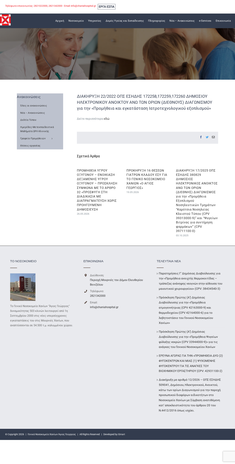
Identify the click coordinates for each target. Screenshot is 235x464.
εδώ (106, 118)
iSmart (121, 434)
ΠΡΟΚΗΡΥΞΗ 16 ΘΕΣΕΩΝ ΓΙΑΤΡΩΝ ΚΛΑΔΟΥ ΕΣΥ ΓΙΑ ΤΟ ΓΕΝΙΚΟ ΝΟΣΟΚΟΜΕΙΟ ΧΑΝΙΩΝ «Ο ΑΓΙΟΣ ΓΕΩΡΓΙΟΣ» (146, 179)
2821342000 (97, 295)
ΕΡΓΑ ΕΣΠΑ (106, 6)
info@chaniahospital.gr (104, 307)
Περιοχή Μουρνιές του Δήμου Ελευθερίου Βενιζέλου (116, 282)
